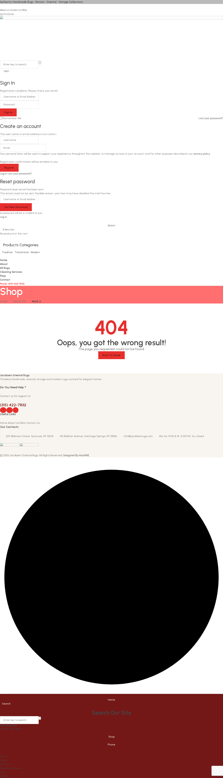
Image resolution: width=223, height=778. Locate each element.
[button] (111, 223)
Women (5, 728)
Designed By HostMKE (76, 455)
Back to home (112, 355)
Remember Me (12, 118)
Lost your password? (211, 118)
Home (3, 301)
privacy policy (202, 153)
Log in (3, 173)
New (18, 728)
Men (13, 728)
